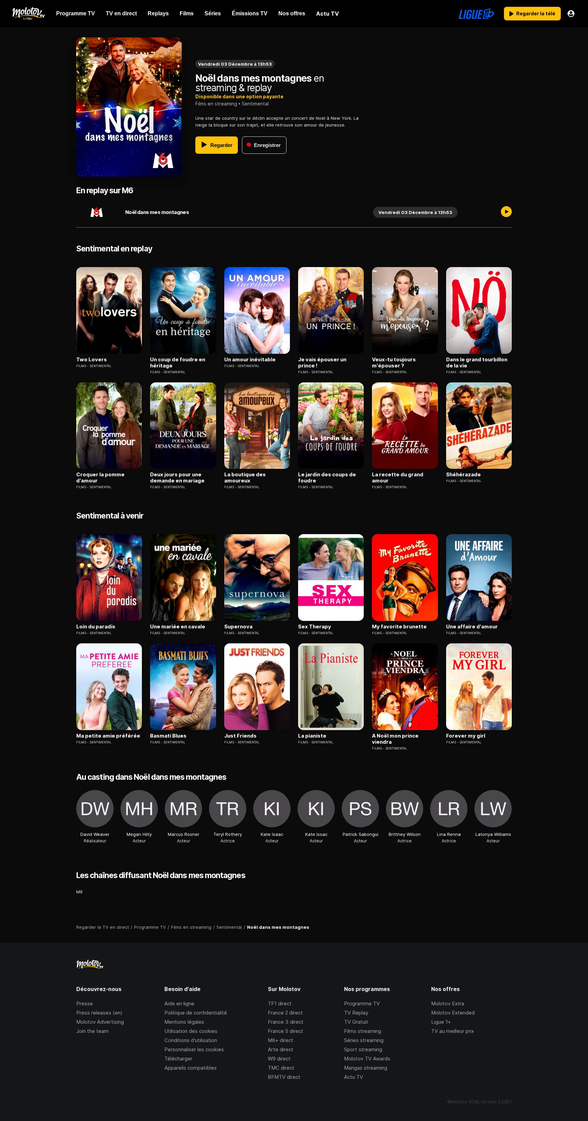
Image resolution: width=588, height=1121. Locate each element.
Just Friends (240, 736)
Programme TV (362, 1003)
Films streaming (362, 1031)
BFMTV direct (284, 1077)
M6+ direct (280, 1040)
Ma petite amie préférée (108, 736)
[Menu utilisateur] (571, 13)
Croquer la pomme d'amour (100, 478)
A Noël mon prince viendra (395, 739)
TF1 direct (280, 1003)
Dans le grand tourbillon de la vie (476, 363)
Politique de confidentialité (195, 1012)
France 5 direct (285, 1031)
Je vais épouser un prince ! (322, 363)
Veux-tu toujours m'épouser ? (394, 363)
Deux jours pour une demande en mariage (177, 478)
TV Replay (356, 1012)
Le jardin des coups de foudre (327, 478)
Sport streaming (363, 1049)
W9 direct (279, 1058)
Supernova (238, 627)
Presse (84, 1003)
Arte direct (280, 1049)
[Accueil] (28, 13)
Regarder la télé (535, 13)
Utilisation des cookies (190, 1031)
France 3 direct (286, 1022)
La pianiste (312, 736)
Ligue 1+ (441, 1022)
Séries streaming (363, 1040)
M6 (79, 891)
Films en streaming (216, 103)
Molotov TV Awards (367, 1058)
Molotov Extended (453, 1012)
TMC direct (281, 1068)
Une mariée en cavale (177, 627)
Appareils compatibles (190, 1068)
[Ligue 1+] (476, 13)
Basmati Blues (168, 736)
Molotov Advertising (100, 1022)
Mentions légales (184, 1022)
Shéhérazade (463, 475)
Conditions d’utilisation (190, 1040)
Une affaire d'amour (472, 627)
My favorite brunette (399, 627)
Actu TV (353, 1077)
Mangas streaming (365, 1068)
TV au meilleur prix (452, 1031)
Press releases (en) (99, 1012)
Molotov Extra (447, 1003)
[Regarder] (506, 212)
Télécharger (178, 1058)
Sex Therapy (314, 627)
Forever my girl (465, 736)
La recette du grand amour (397, 478)
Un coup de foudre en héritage (177, 363)
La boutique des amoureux (245, 478)
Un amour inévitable (250, 360)
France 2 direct (285, 1012)
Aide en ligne (179, 1003)
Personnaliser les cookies (194, 1049)
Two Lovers (91, 360)
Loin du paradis (95, 627)
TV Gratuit (356, 1022)
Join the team (92, 1031)
